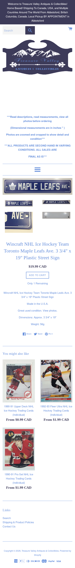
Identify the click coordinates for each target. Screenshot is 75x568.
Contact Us (9, 526)
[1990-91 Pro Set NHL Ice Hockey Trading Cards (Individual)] (19, 449)
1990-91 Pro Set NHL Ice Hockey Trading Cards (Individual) (19, 478)
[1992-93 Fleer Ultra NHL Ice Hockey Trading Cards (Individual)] (56, 380)
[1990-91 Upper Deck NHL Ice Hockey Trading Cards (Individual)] (19, 380)
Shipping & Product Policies (18, 522)
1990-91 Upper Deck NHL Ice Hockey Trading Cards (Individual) (19, 410)
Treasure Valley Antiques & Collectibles (40, 550)
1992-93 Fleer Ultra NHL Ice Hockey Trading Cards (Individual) (56, 410)
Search (7, 518)
